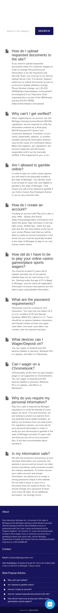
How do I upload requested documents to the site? (29, 594)
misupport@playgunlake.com (20, 558)
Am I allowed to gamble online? (21, 585)
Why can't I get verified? (18, 580)
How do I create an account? (20, 589)
